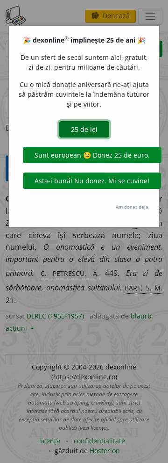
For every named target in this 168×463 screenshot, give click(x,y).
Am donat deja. (133, 206)
